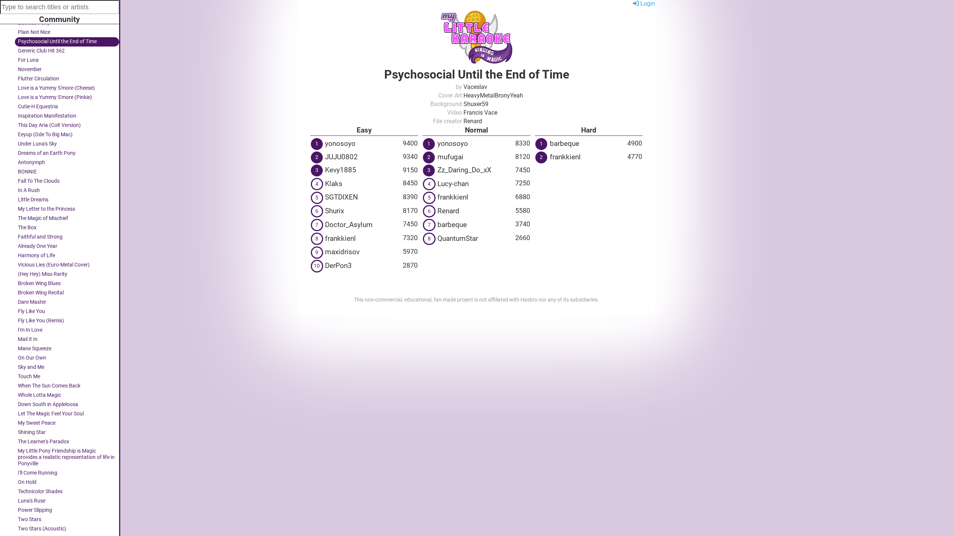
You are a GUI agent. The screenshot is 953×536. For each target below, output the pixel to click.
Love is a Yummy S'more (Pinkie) (55, 97)
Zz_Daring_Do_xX (464, 170)
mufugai (450, 157)
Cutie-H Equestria (38, 106)
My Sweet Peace (36, 423)
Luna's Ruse (31, 501)
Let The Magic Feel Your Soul (51, 414)
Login (647, 3)
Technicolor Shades (40, 491)
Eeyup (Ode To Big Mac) (45, 134)
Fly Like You (31, 311)
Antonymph (31, 162)
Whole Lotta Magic (39, 395)
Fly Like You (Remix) (41, 321)
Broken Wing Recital (41, 293)
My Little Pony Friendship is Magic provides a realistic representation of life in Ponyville (66, 457)
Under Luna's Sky (37, 144)
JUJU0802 (341, 157)
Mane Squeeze (34, 348)
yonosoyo (340, 143)
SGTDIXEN (341, 197)
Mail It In (28, 339)
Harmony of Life (36, 255)
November (30, 69)
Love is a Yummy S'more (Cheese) (56, 88)
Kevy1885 (340, 170)
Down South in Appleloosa (48, 404)
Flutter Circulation (38, 79)
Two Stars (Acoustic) (42, 529)
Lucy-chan (453, 183)
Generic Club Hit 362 (41, 51)
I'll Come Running (37, 473)
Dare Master (32, 302)
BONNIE (27, 172)
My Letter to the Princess (46, 209)
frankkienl (340, 238)
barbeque (452, 224)
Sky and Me (31, 367)
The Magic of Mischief (43, 218)
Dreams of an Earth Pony (47, 153)
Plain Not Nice (34, 32)
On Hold (27, 482)
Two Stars (29, 519)
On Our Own (32, 358)
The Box (27, 227)
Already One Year (37, 246)
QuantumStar (457, 238)
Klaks (333, 183)
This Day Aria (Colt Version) (49, 125)
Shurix (334, 211)
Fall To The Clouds (39, 181)
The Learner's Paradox (43, 441)
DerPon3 (338, 265)
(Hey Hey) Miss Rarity (42, 274)
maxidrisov (342, 252)
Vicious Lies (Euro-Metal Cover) (54, 265)
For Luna (28, 60)
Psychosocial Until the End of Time (57, 41)
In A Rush (29, 190)
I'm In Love (30, 330)
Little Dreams (33, 200)
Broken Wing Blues (39, 283)
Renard (448, 211)
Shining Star (32, 432)
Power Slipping (35, 510)
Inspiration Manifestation (47, 116)
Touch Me (29, 376)
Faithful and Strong (40, 237)
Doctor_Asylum (349, 224)
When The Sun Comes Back (49, 386)
